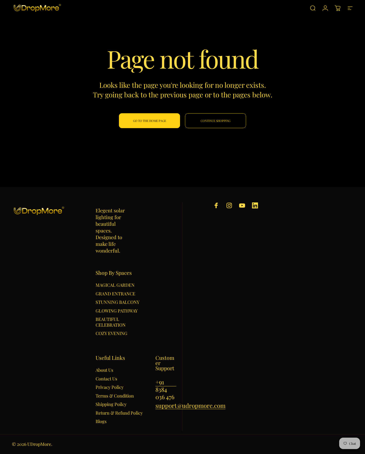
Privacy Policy (110, 387)
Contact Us (106, 379)
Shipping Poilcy (111, 404)
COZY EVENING (111, 333)
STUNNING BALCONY (118, 302)
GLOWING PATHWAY (117, 311)
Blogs (101, 421)
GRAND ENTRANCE (115, 294)
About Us (104, 370)
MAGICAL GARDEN (115, 285)
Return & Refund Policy (119, 413)
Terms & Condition (115, 396)
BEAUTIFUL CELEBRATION (111, 322)
